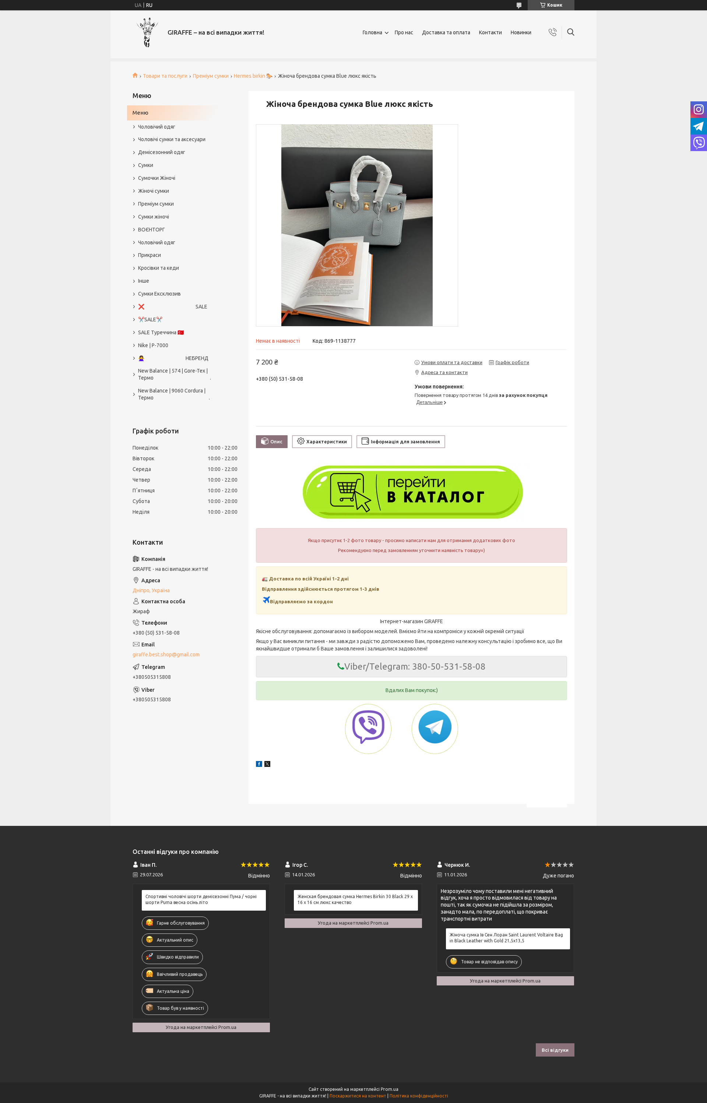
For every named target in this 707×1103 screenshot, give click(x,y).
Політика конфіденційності (419, 1095)
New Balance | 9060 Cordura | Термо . (174, 394)
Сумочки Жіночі (156, 178)
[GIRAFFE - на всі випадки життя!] (147, 32)
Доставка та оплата (446, 32)
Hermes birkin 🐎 (253, 76)
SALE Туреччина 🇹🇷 (161, 332)
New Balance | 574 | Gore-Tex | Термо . (174, 374)
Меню (140, 112)
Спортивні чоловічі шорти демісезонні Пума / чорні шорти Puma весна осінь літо (201, 899)
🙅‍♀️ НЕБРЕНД (173, 358)
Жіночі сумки (153, 191)
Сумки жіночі (153, 217)
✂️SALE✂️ (150, 319)
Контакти (490, 32)
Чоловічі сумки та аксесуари (171, 139)
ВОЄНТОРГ (151, 230)
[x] (267, 765)
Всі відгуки (555, 1050)
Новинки (521, 32)
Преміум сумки (211, 76)
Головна (372, 32)
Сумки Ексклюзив (159, 294)
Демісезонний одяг (161, 152)
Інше (143, 281)
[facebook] (259, 765)
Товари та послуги (165, 76)
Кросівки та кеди (158, 268)
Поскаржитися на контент (358, 1095)
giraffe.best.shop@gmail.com (166, 654)
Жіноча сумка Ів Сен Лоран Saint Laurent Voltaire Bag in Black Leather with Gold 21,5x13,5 (506, 937)
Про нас (404, 32)
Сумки (145, 165)
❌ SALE (172, 307)
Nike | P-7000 (153, 345)
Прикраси (149, 255)
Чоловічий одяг (156, 127)
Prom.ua (389, 1089)
